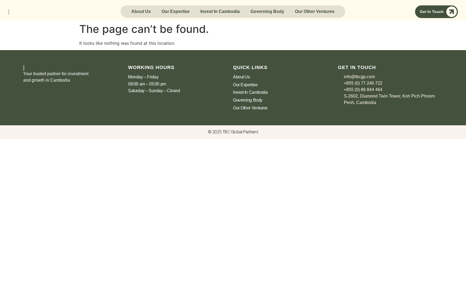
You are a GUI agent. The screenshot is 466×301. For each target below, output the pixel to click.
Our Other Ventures (314, 11)
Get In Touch (432, 11)
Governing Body (267, 11)
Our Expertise (176, 11)
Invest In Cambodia (220, 11)
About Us (141, 11)
